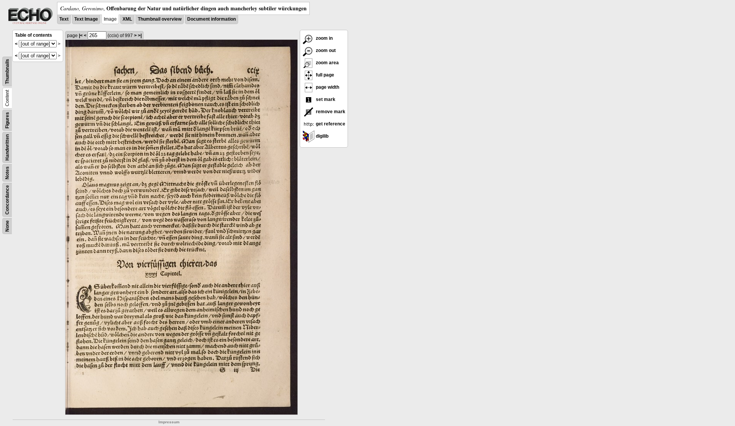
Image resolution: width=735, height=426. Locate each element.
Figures (7, 120)
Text (64, 19)
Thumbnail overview (159, 19)
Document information (211, 19)
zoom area (327, 62)
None (7, 226)
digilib (321, 136)
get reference (330, 124)
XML (127, 19)
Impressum (169, 422)
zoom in (324, 38)
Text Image (86, 19)
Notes (7, 172)
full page (324, 75)
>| (140, 35)
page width (327, 87)
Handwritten (7, 147)
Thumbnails (7, 71)
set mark (325, 99)
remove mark (330, 111)
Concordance (7, 200)
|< (81, 35)
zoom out (325, 50)
